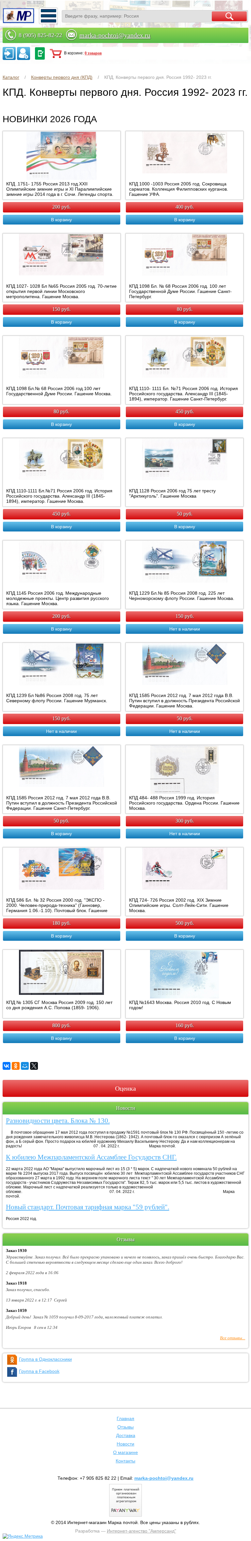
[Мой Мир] (25, 1066)
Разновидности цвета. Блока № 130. (58, 1121)
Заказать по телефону (40, 53)
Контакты (125, 1460)
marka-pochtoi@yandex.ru (114, 35)
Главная (125, 1418)
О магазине (125, 1452)
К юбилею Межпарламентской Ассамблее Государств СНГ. (91, 1157)
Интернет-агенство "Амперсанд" (141, 1531)
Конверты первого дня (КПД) (61, 77)
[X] (34, 1066)
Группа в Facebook (39, 1371)
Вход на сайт (9, 53)
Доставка (125, 1435)
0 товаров (93, 53)
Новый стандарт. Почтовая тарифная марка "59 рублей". (87, 1207)
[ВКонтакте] (6, 1066)
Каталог (11, 77)
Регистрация (23, 53)
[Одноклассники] (16, 1066)
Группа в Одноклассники (45, 1359)
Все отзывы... (232, 1337)
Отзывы (125, 1427)
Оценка (125, 1088)
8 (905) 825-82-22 (40, 35)
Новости (125, 1444)
